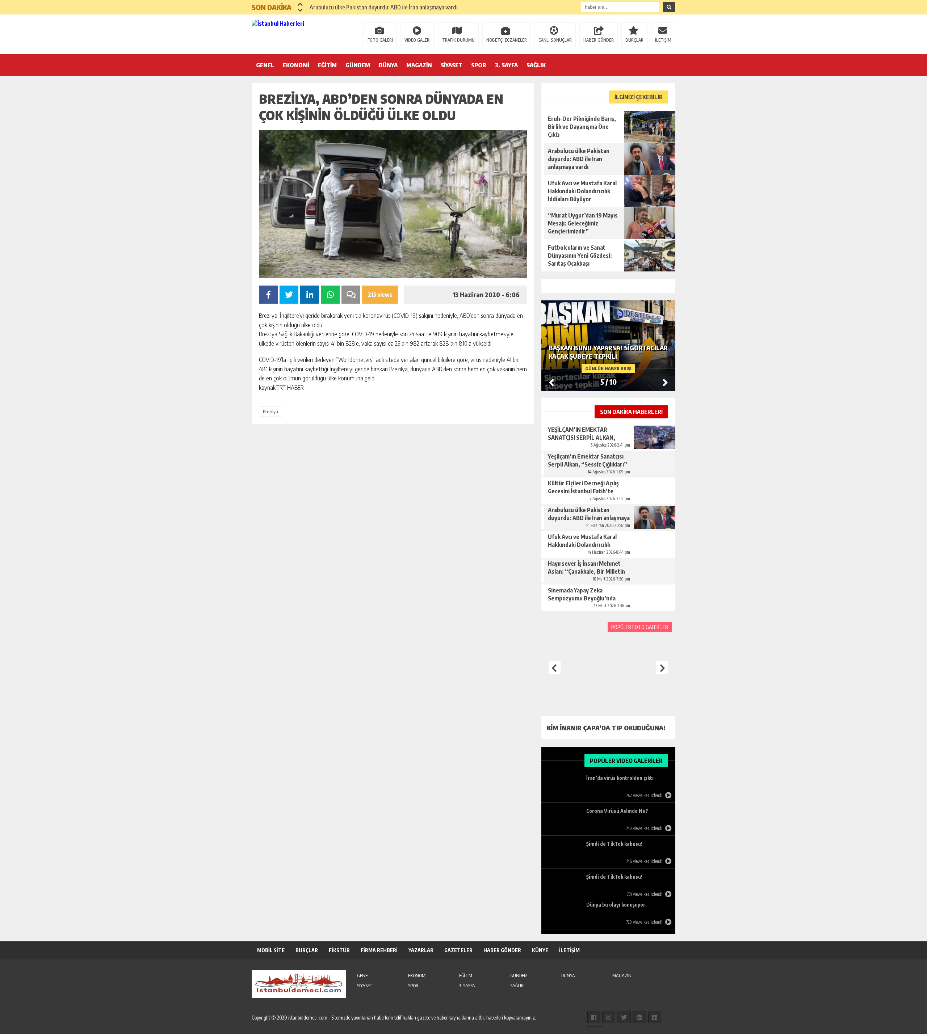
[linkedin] (654, 1017)
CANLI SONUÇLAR (555, 40)
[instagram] (608, 1017)
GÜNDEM (357, 65)
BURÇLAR (634, 40)
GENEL (265, 65)
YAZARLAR (420, 950)
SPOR (478, 65)
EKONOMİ (296, 65)
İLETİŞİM (663, 40)
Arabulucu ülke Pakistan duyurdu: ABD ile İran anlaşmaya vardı (384, 7)
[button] (300, 4)
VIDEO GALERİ (417, 40)
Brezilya (270, 411)
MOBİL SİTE (271, 950)
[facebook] (593, 1017)
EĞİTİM (327, 65)
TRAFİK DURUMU (458, 40)
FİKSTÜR (339, 950)
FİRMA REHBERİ (379, 950)
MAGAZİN (419, 65)
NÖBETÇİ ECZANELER (506, 40)
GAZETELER (458, 950)
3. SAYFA (506, 65)
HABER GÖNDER (598, 40)
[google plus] (639, 1017)
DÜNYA (388, 65)
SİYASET (451, 65)
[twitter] (624, 1017)
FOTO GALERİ (380, 40)
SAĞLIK (536, 65)
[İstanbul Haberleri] (299, 33)
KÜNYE (540, 950)
